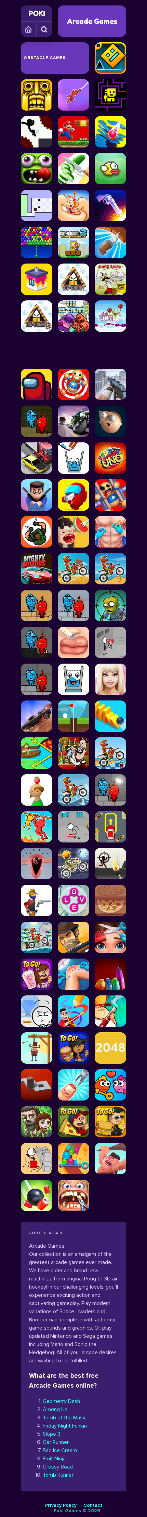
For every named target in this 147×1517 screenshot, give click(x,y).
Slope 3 (52, 1434)
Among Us (55, 1409)
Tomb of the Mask (64, 1417)
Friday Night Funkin (65, 1426)
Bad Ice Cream (60, 1450)
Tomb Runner (58, 1475)
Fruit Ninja (54, 1458)
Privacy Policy (61, 1505)
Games (29, 29)
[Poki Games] (37, 13)
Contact (92, 1505)
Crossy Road (58, 1467)
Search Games (44, 29)
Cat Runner (56, 1442)
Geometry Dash (61, 1401)
